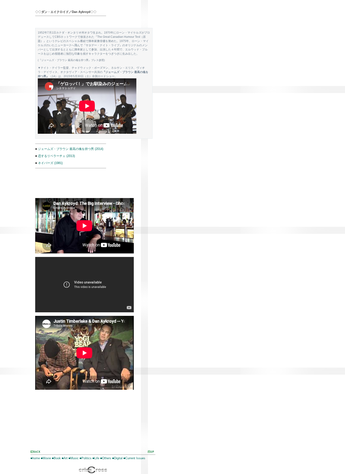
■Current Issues (134, 458)
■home (35, 458)
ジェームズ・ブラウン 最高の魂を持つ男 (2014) (70, 149)
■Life (95, 458)
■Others (105, 458)
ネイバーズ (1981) (50, 163)
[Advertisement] (90, 22)
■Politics (86, 458)
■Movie (46, 458)
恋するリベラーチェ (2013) (56, 156)
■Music (74, 458)
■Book (56, 458)
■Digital (117, 458)
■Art (65, 458)
